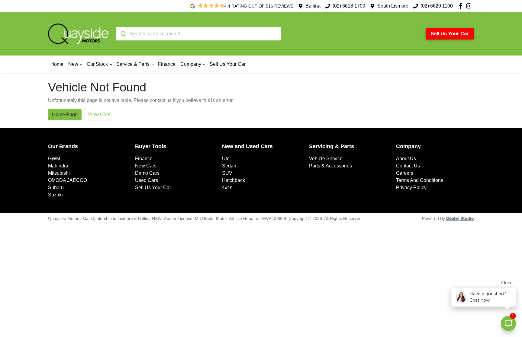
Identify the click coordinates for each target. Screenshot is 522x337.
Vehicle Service (326, 158)
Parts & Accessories (330, 165)
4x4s (227, 187)
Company (190, 64)
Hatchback (233, 180)
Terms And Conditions (419, 180)
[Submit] (123, 33)
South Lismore (392, 5)
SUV (227, 173)
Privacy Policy (411, 187)
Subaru (56, 187)
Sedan (229, 165)
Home (56, 64)
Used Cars (146, 180)
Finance (167, 64)
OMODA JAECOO (67, 180)
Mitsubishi (59, 173)
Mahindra (58, 165)
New (73, 64)
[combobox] (198, 33)
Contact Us (408, 165)
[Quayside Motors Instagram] (470, 6)
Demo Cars (147, 173)
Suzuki (55, 194)
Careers (404, 173)
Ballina (313, 5)
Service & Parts (133, 64)
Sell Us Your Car (450, 33)
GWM (54, 158)
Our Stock (97, 64)
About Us (406, 158)
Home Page (65, 114)
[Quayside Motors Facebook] (462, 6)
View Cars (99, 114)
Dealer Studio (460, 219)
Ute (226, 158)
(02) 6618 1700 (349, 5)
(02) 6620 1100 (436, 5)
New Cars (145, 165)
